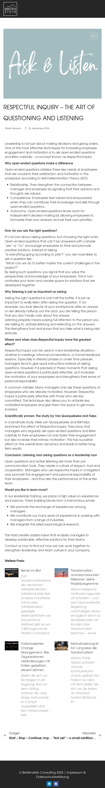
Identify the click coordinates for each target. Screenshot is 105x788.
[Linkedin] (49, 784)
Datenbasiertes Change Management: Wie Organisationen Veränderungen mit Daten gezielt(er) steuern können (35, 656)
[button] (52, 5)
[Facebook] (56, 784)
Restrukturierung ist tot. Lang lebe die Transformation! (84, 647)
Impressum (74, 772)
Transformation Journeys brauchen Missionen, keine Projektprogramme (85, 577)
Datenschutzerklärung (52, 776)
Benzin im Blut (31, 570)
